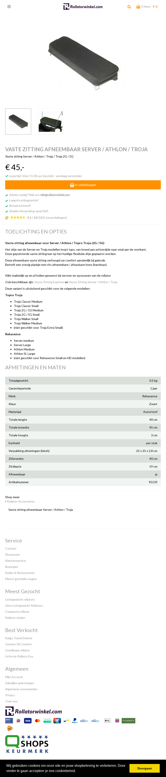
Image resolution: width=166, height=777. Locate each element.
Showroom (12, 554)
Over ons (11, 701)
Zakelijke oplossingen (19, 683)
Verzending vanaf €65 (28, 211)
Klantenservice (15, 560)
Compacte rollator (17, 611)
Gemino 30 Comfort (18, 644)
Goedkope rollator (17, 650)
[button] (77, 771)
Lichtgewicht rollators (20, 599)
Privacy (10, 695)
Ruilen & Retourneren (20, 573)
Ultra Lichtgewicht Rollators (24, 605)
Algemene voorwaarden (21, 689)
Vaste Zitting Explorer (49, 282)
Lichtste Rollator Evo (19, 656)
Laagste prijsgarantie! (24, 200)
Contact (10, 548)
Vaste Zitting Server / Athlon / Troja (93, 282)
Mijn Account (14, 677)
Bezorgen (11, 566)
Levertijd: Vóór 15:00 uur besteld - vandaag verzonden (45, 176)
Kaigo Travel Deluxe (18, 638)
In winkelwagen (85, 185)
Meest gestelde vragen (21, 579)
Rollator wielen (15, 617)
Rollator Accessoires (20, 501)
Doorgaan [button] (144, 768)
